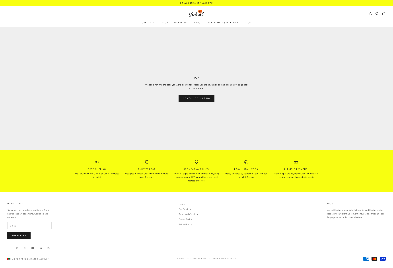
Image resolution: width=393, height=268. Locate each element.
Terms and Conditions (189, 214)
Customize (149, 23)
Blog (248, 23)
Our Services (185, 209)
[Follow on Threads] (24, 248)
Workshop (181, 23)
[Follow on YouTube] (32, 248)
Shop (165, 23)
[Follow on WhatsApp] (48, 248)
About (198, 23)
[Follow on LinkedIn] (40, 248)
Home (182, 203)
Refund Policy (185, 224)
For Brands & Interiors (223, 23)
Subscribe (19, 235)
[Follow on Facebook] (8, 248)
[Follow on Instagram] (16, 248)
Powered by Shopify (224, 259)
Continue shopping (196, 98)
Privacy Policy (185, 219)
